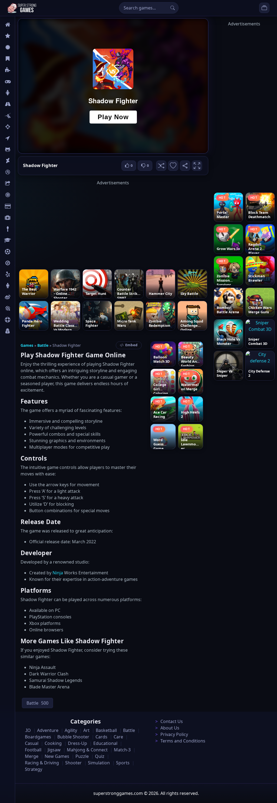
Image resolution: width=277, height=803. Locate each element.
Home (21, 24)
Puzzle (21, 70)
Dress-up (77, 743)
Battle (20, 115)
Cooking (53, 743)
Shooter (73, 763)
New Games (57, 756)
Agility (21, 149)
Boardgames (38, 737)
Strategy (33, 769)
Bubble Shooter (73, 737)
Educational (105, 743)
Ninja (57, 573)
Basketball (106, 730)
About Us (169, 728)
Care (19, 217)
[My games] (264, 8)
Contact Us (171, 721)
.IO (18, 138)
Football (33, 750)
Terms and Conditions (182, 741)
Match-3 (122, 750)
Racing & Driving (42, 763)
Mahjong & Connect (87, 750)
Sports (21, 319)
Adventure (47, 730)
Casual (21, 58)
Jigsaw (21, 263)
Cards (20, 206)
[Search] (172, 8)
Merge (31, 756)
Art (18, 161)
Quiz (19, 297)
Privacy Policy (174, 734)
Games (27, 345)
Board (21, 183)
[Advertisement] (113, 224)
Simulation (99, 763)
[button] (161, 166)
